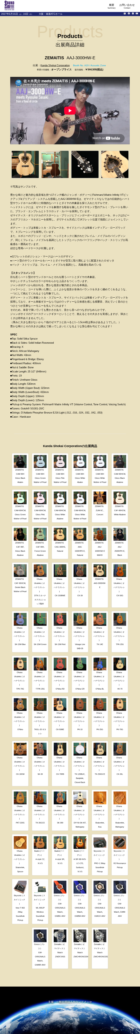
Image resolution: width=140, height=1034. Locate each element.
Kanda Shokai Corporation (55, 65)
